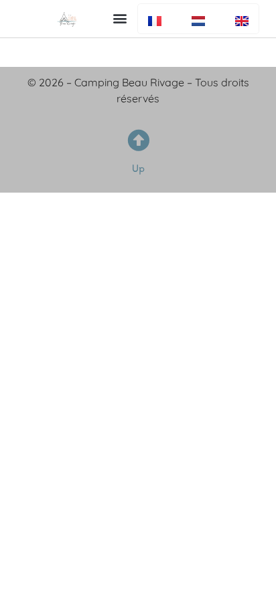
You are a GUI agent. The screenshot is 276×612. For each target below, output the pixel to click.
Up (138, 168)
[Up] (138, 140)
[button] (120, 18)
